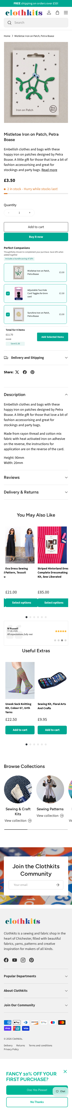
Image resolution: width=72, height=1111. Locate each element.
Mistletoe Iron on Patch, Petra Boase (34, 36)
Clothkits (17, 1039)
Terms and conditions (40, 1045)
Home (7, 36)
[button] (57, 12)
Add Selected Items (52, 337)
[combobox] (36, 22)
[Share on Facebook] (25, 372)
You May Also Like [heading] (36, 515)
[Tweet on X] (17, 372)
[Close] (65, 1071)
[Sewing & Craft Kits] (18, 789)
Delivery (8, 1045)
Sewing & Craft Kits (18, 811)
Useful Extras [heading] (36, 650)
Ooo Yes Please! (37, 1090)
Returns (20, 1045)
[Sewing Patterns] (50, 789)
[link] (36, 633)
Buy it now (36, 237)
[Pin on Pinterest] (32, 372)
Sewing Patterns (50, 809)
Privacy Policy (11, 1049)
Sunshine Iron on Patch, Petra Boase (38, 314)
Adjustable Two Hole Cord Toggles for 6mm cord (37, 293)
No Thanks (37, 1102)
